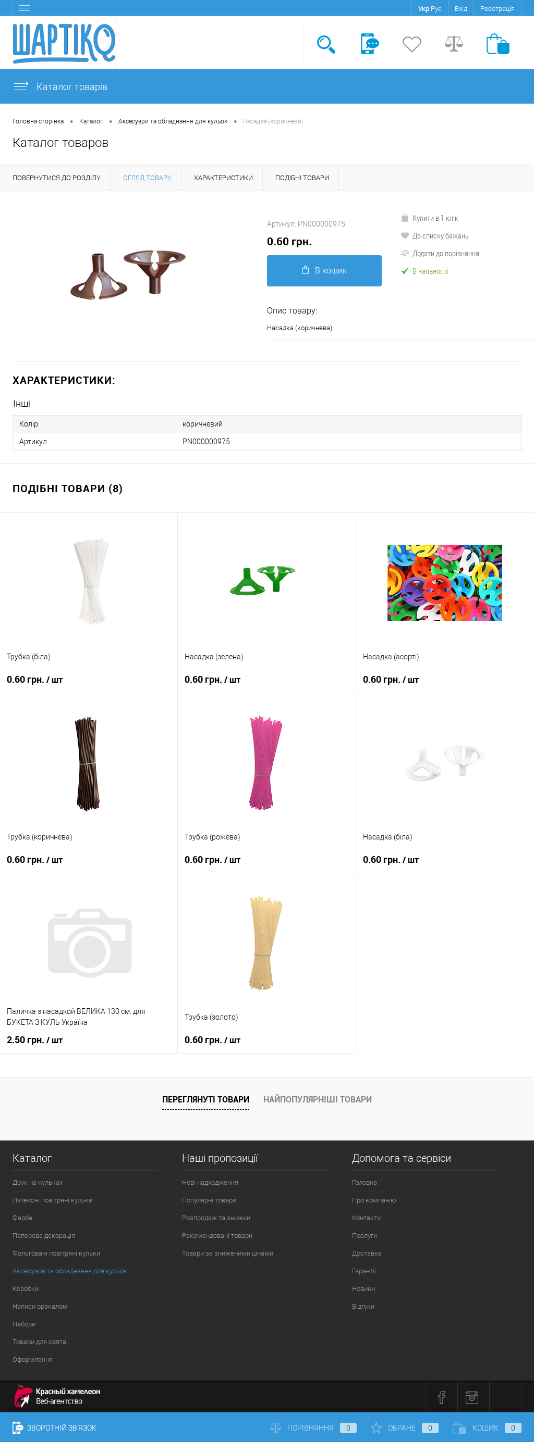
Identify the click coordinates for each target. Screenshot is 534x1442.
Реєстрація (497, 8)
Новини (363, 1289)
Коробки (26, 1289)
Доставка (367, 1253)
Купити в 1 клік (435, 217)
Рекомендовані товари (217, 1235)
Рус (436, 8)
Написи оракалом (40, 1306)
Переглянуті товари (205, 1099)
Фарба (22, 1218)
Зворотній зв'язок (61, 1428)
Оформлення (33, 1359)
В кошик (331, 270)
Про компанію (374, 1200)
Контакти (366, 1218)
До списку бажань (440, 235)
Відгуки (363, 1306)
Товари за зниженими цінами (227, 1253)
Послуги (364, 1235)
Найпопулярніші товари (317, 1099)
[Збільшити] (133, 276)
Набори (24, 1324)
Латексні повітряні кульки (52, 1200)
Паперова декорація (44, 1235)
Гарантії (364, 1271)
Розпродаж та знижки (216, 1218)
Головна (364, 1182)
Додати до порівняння (445, 253)
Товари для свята (39, 1342)
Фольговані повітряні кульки (56, 1253)
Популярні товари (209, 1200)
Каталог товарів (70, 86)
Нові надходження (210, 1182)
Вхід (461, 8)
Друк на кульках (38, 1182)
